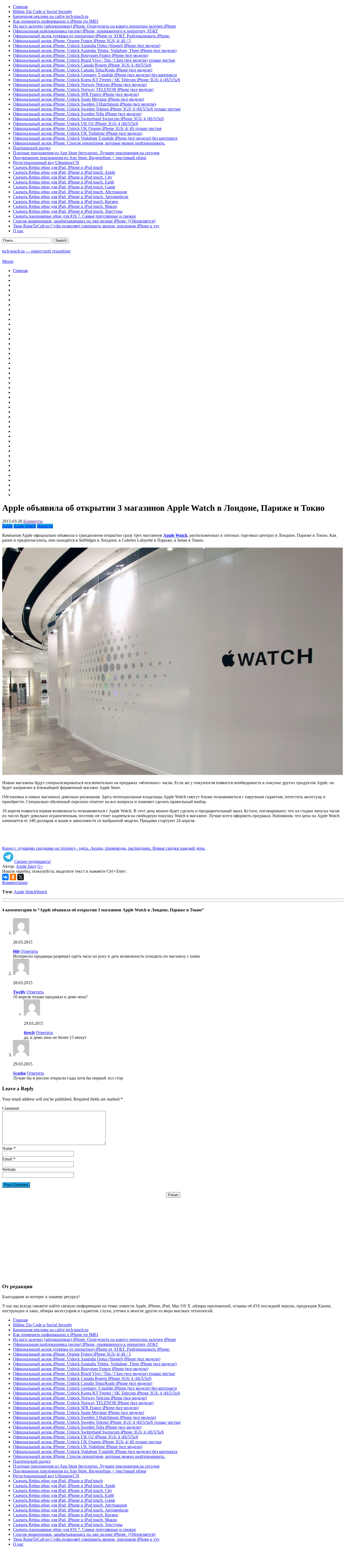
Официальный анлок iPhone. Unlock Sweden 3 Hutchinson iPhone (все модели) (84, 104)
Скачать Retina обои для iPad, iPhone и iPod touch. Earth (63, 182)
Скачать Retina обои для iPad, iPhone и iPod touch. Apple (64, 172)
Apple (7, 526)
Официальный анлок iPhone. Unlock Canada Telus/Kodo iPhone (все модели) (82, 70)
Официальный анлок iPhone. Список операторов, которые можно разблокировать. (89, 143)
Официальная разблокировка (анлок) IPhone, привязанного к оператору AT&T (85, 31)
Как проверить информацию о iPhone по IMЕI (55, 21)
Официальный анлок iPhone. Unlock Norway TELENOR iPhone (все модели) (83, 89)
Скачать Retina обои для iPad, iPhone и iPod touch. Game (64, 187)
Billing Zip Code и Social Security (42, 11)
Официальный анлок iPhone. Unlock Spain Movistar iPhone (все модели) (78, 99)
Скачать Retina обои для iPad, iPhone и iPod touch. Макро (65, 206)
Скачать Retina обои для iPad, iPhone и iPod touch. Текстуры (67, 211)
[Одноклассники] (13, 877)
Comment (10, 1108)
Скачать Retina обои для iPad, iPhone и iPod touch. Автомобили (70, 196)
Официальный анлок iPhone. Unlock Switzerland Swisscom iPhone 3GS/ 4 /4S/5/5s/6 (88, 118)
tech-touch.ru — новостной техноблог (36, 251)
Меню (8, 261)
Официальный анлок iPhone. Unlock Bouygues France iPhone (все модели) (80, 55)
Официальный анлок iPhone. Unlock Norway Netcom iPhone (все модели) (80, 84)
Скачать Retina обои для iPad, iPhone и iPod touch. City (62, 177)
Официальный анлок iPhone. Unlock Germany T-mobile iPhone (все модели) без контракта (95, 75)
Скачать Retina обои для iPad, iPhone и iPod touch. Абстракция (70, 191)
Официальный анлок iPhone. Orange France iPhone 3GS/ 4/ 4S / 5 (72, 40)
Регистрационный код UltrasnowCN (46, 162)
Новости (45, 526)
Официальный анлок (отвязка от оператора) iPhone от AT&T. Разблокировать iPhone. (91, 36)
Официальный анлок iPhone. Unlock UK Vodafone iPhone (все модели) (77, 133)
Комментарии (15, 882)
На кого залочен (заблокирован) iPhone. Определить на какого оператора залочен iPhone (94, 26)
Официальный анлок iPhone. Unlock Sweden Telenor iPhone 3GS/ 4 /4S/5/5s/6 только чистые (97, 109)
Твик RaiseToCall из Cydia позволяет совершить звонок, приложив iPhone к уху (86, 226)
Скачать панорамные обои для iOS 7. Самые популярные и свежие (74, 216)
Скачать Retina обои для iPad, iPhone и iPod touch (58, 167)
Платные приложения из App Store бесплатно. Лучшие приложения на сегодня (86, 152)
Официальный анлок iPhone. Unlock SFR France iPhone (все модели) (76, 94)
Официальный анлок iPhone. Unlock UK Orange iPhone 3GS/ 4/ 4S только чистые (87, 128)
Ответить (29, 951)
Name (7, 1148)
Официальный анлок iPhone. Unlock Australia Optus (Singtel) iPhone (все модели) (86, 45)
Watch (41, 891)
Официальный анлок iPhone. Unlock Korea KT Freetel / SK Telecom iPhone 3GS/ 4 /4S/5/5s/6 (96, 79)
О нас (18, 230)
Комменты (33, 521)
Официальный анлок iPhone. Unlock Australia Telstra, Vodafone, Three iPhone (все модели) (95, 50)
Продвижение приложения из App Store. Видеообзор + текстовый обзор (79, 157)
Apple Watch (25, 526)
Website (9, 1169)
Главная (20, 6)
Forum (173, 1195)
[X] (20, 877)
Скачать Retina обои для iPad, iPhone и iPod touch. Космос (65, 201)
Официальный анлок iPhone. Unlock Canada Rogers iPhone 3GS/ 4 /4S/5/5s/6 (82, 65)
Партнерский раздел (32, 148)
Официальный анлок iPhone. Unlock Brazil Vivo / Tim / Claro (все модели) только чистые (94, 60)
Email (7, 1159)
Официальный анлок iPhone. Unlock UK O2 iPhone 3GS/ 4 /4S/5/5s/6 (75, 123)
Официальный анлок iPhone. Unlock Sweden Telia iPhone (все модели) (77, 114)
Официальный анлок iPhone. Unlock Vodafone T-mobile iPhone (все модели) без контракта (95, 138)
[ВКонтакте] (5, 877)
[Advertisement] (173, 1236)
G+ (40, 866)
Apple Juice (26, 866)
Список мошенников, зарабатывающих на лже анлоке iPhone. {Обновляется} (84, 221)
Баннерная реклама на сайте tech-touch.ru (50, 16)
